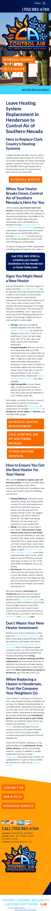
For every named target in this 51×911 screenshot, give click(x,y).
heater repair (34, 406)
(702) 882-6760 (35, 9)
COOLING (23, 900)
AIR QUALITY (40, 900)
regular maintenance (20, 330)
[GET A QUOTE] (14, 72)
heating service (35, 408)
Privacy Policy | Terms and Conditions (25, 910)
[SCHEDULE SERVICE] (18, 63)
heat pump (34, 289)
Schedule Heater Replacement (23, 424)
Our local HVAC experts (29, 599)
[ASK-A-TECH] (13, 800)
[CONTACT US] (13, 791)
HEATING (8, 900)
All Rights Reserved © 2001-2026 (34, 908)
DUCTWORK (29, 904)
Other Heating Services (21, 454)
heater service (20, 236)
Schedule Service (25, 179)
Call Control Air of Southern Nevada (23, 439)
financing (25, 616)
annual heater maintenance (27, 636)
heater (24, 289)
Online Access (20, 908)
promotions (11, 616)
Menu (38, 3)
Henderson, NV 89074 (21, 833)
